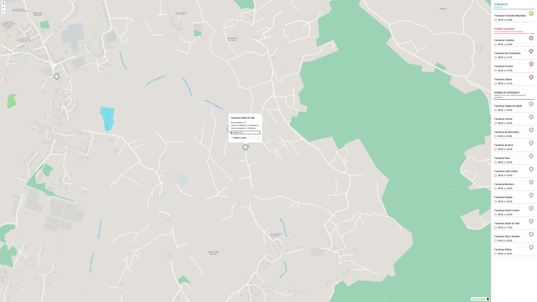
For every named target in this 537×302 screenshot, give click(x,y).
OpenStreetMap (480, 299)
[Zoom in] (3, 3)
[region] (245, 151)
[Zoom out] (3, 7)
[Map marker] (56, 77)
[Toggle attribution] (487, 299)
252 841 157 (238, 132)
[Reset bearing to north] (3, 12)
